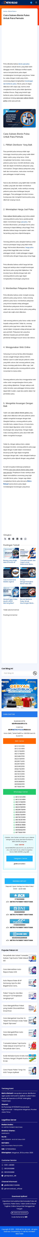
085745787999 (20, 820)
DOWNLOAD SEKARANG (20, 1213)
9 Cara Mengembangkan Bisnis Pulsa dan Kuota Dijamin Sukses (28, 582)
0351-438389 (9, 1165)
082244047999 (20, 805)
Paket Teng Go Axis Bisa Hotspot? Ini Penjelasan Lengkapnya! (12, 996)
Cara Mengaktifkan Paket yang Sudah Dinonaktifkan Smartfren (13, 1008)
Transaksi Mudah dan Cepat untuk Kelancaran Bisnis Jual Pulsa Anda (28, 562)
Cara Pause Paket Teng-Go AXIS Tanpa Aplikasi (14, 1071)
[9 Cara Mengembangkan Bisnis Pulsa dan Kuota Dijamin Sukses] (28, 572)
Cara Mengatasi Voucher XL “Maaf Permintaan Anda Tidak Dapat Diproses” (15, 1021)
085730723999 (20, 817)
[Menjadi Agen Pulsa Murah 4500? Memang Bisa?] (11, 592)
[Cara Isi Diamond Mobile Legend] (11, 572)
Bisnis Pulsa (12, 11)
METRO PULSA (18, 730)
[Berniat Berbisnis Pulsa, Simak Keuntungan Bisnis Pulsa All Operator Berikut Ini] (28, 592)
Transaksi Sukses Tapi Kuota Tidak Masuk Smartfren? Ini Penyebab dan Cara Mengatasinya (14, 1046)
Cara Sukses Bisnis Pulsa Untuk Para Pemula (16, 17)
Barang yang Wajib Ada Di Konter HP (10, 561)
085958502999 (20, 830)
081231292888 (9, 1168)
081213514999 (20, 799)
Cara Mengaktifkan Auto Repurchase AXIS (13, 1033)
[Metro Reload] (9, 3)
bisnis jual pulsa (24, 64)
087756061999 (20, 832)
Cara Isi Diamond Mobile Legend (9, 581)
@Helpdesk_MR (10, 1176)
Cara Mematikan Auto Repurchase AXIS (12, 970)
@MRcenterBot (19, 864)
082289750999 (20, 810)
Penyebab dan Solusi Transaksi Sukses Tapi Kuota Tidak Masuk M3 (15, 958)
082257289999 (20, 807)
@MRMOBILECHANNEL (12, 1185)
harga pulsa (29, 247)
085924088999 (20, 827)
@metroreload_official (13, 1189)
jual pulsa (24, 222)
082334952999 (20, 812)
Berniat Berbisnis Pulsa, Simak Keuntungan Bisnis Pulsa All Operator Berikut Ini (26, 601)
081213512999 (20, 797)
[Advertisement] (19, 42)
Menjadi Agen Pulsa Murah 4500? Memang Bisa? (10, 601)
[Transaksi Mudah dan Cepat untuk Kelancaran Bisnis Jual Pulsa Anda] (28, 553)
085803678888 (20, 825)
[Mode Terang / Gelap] (32, 3)
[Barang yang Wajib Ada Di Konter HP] (11, 553)
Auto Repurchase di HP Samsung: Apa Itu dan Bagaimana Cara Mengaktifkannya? (12, 983)
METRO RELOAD (25, 1229)
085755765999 (20, 822)
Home (5, 11)
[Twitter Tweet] (5, 539)
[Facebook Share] (9, 539)
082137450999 (20, 802)
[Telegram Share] (13, 539)
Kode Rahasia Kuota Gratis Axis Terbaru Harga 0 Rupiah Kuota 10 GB (15, 1058)
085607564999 (20, 815)
